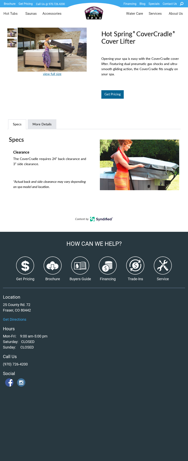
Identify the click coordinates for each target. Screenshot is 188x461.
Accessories (52, 13)
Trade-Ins (135, 279)
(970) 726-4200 (15, 364)
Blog (142, 4)
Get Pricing (26, 4)
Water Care (134, 13)
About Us (176, 13)
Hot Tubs (10, 13)
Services (155, 13)
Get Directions (14, 319)
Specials (154, 4)
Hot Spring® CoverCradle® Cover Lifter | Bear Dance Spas (94, 15)
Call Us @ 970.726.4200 (50, 4)
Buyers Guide (80, 279)
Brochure (9, 4)
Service (163, 279)
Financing (130, 4)
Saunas (31, 13)
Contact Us (170, 4)
